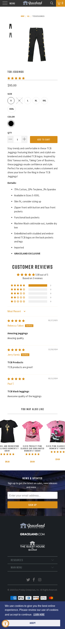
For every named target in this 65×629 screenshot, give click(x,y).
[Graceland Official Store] (32, 3)
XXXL (11, 109)
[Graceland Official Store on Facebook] (34, 580)
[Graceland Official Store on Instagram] (39, 580)
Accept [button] (33, 623)
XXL (44, 100)
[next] (54, 44)
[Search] (51, 3)
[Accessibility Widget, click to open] (5, 623)
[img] (16, 320)
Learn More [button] (38, 614)
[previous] (19, 44)
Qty (10, 132)
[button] (16, 78)
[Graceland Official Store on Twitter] (28, 580)
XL (36, 100)
